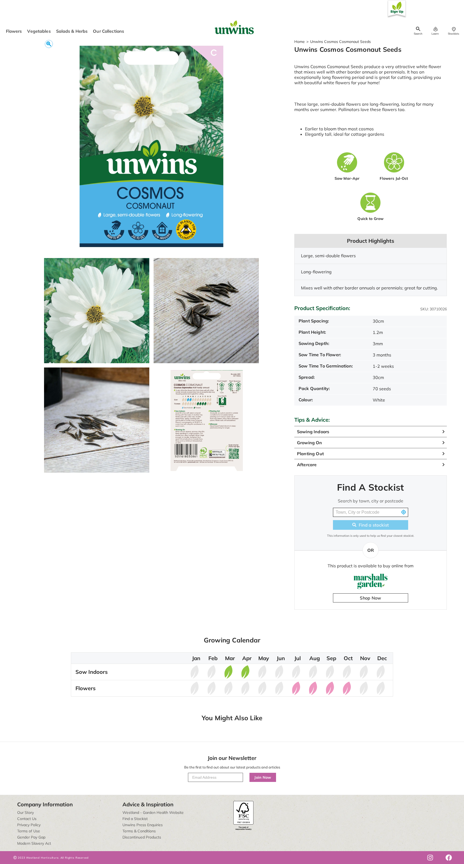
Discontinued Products (141, 837)
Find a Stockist (135, 818)
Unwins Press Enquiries (142, 824)
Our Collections (108, 31)
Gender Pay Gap (31, 837)
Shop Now (370, 598)
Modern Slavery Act (34, 843)
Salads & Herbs (72, 31)
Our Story (25, 812)
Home (299, 41)
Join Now (262, 777)
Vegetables (38, 31)
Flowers (14, 31)
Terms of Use (28, 831)
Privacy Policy (29, 824)
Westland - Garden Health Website (153, 812)
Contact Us (27, 818)
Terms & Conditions (139, 831)
